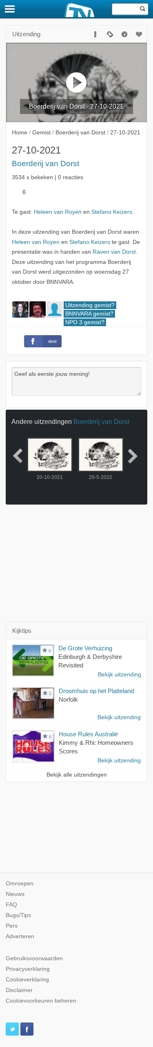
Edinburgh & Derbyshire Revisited (90, 661)
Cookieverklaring (27, 980)
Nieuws (15, 894)
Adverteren (20, 936)
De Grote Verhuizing (85, 648)
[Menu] (10, 9)
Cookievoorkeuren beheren (41, 1001)
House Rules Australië (88, 734)
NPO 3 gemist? (84, 322)
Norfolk (68, 699)
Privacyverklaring (28, 969)
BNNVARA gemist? (89, 314)
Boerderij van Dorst (45, 163)
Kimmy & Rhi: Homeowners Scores (96, 747)
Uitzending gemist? (90, 305)
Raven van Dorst (114, 252)
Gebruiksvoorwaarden (34, 958)
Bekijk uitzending (119, 675)
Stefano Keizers (111, 212)
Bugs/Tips (18, 915)
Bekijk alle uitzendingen (77, 775)
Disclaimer (19, 990)
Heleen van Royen (58, 212)
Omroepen (19, 883)
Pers (12, 926)
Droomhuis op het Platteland (96, 690)
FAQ (11, 905)
